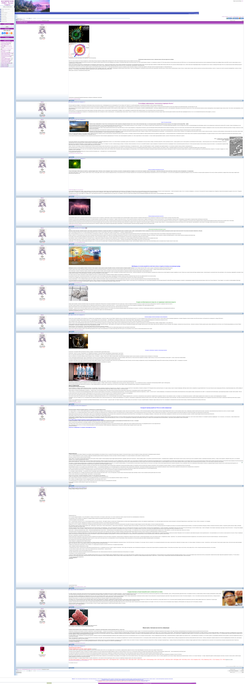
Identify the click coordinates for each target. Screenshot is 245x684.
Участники (230, 16)
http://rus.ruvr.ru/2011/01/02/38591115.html (75, 282)
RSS (242, 16)
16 (30, 18)
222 (86, 487)
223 (84, 589)
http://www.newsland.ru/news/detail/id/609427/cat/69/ (77, 242)
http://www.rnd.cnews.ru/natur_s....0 (74, 194)
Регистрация (194, 13)
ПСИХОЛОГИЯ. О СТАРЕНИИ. (6, 49)
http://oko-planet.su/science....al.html (80, 586)
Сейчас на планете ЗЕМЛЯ (5, 54)
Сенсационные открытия (45, 20)
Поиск (240, 16)
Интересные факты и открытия (7, 55)
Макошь (24, 19)
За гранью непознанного (5, 56)
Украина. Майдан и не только (6, 58)
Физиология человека (4, 66)
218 (86, 285)
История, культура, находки (6, 62)
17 (31, 18)
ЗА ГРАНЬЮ (3, 57)
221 (86, 405)
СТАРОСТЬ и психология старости (7, 48)
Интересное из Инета (5, 50)
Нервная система (4, 65)
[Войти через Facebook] (5, 33)
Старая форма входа (7, 35)
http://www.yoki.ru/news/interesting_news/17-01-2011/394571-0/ (79, 660)
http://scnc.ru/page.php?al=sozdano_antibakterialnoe (77, 311)
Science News (78, 189)
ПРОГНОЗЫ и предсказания (5, 42)
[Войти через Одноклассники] (11, 33)
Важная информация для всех (6, 53)
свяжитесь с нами (144, 681)
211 (84, 24)
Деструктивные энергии (5, 43)
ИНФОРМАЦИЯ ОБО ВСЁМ (26, 20)
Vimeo (82, 189)
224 (84, 608)
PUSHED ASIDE (71, 189)
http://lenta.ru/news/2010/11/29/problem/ (75, 113)
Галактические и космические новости (7, 52)
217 (86, 245)
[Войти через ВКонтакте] (3, 33)
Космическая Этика (19, 20)
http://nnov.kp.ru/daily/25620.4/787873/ (75, 402)
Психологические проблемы (6, 59)
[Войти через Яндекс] (7, 33)
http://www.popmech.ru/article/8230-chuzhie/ (75, 153)
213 (84, 119)
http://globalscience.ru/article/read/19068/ (75, 605)
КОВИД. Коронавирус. (5, 61)
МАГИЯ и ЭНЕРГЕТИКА (4, 44)
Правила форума (236, 16)
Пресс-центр (3, 51)
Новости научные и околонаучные (6, 63)
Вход (197, 13)
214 (84, 158)
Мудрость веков (4, 64)
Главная (190, 13)
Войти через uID (7, 30)
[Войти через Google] (9, 33)
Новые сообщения (225, 16)
